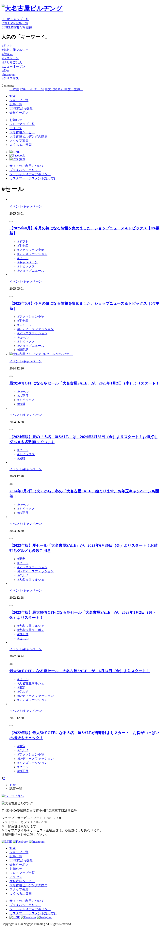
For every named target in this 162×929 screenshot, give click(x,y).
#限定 (21, 559)
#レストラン (10, 58)
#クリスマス (10, 78)
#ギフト (7, 45)
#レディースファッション (35, 329)
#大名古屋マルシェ (15, 50)
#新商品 (22, 349)
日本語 (14, 89)
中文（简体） (54, 89)
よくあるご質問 (20, 144)
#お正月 (22, 395)
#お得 (21, 404)
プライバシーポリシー (25, 170)
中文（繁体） (73, 89)
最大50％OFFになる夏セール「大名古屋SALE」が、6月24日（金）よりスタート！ (79, 671)
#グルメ (22, 575)
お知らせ (15, 120)
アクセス (15, 128)
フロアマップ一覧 (22, 124)
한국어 (39, 89)
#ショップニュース (30, 270)
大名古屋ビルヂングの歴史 (28, 136)
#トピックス (26, 266)
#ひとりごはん (12, 62)
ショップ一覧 (18, 100)
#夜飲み (7, 54)
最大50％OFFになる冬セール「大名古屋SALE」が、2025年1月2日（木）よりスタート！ (84, 383)
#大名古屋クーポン (30, 630)
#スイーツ (24, 325)
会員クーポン (18, 112)
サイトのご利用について (26, 166)
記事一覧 (15, 104)
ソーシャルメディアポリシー (30, 174)
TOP (12, 96)
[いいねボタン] (11, 221)
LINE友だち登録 (21, 108)
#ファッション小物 (30, 250)
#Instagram (8, 74)
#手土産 (22, 245)
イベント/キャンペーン (25, 206)
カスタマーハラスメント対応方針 (33, 178)
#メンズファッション (32, 254)
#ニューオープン (13, 66)
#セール (22, 258)
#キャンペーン (27, 262)
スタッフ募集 (18, 140)
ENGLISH (27, 89)
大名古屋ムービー (22, 132)
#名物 (5, 70)
